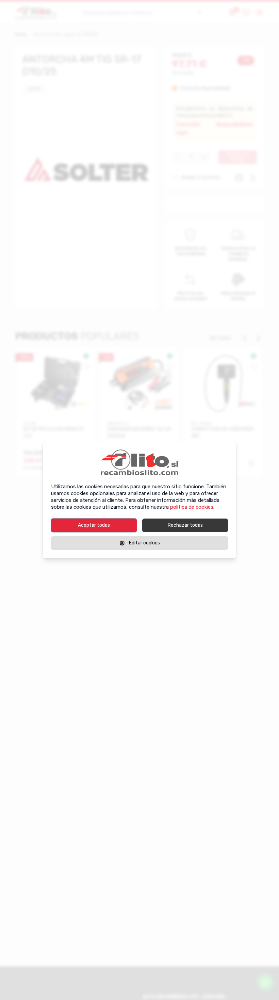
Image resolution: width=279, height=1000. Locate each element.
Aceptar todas (94, 525)
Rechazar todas (185, 525)
